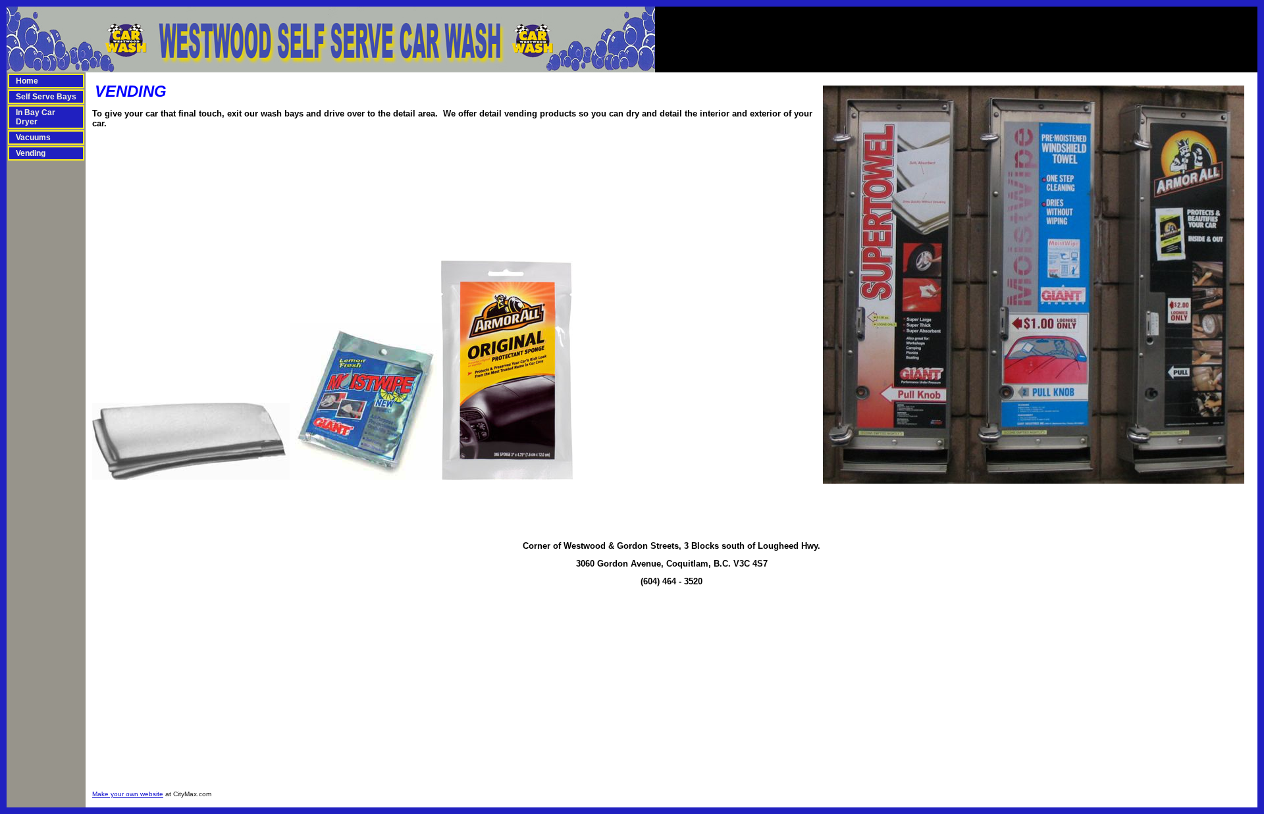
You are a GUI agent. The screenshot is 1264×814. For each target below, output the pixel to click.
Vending (30, 153)
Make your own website (127, 794)
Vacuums (33, 137)
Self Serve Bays (46, 96)
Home (27, 81)
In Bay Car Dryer (35, 117)
